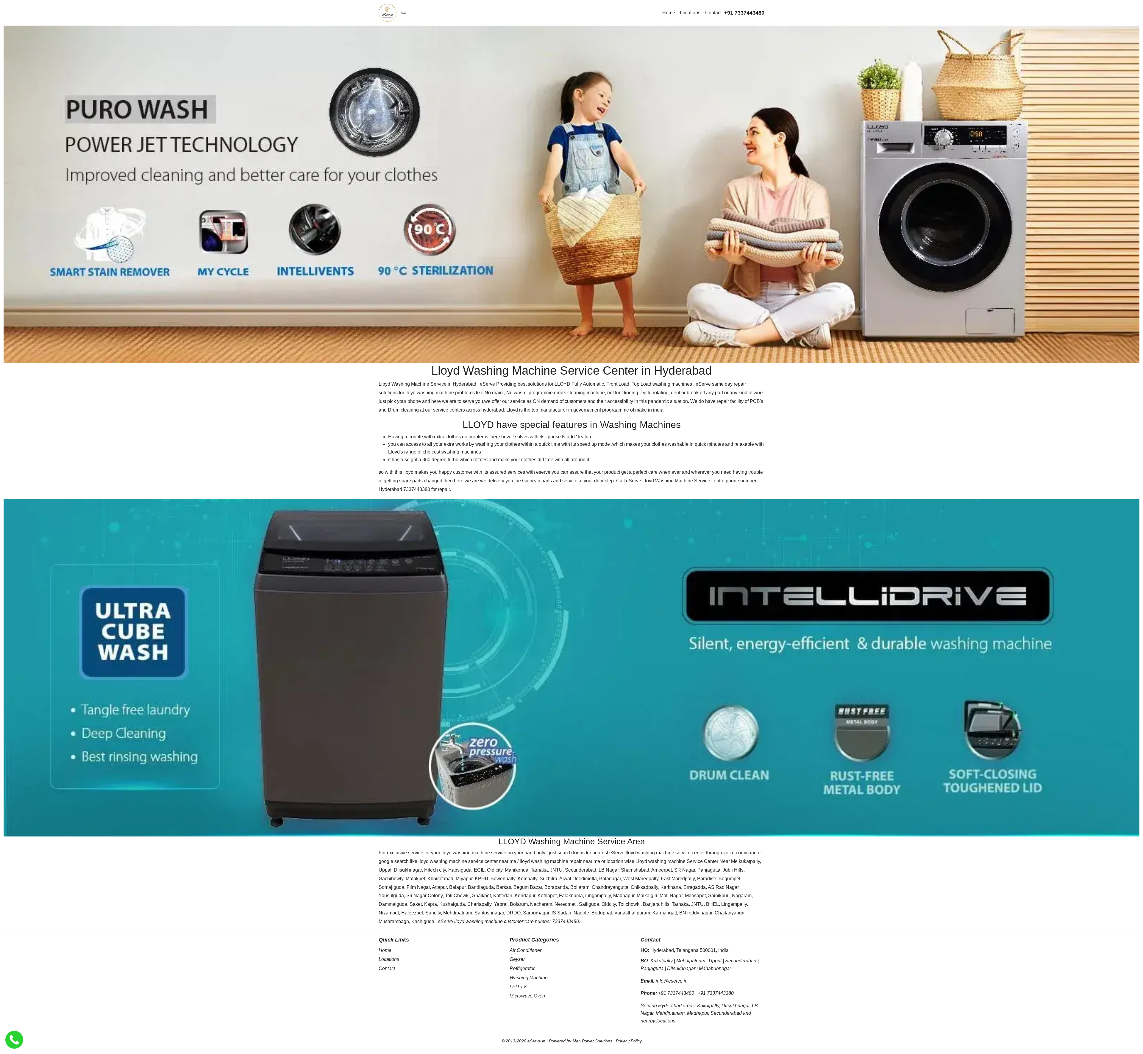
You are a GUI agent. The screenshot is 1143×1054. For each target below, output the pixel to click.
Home (668, 12)
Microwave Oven (527, 995)
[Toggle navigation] (403, 13)
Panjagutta (652, 968)
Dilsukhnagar (681, 968)
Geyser (517, 959)
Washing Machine (529, 977)
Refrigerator (522, 968)
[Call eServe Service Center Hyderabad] (14, 1039)
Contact (713, 12)
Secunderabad (740, 960)
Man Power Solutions (592, 1041)
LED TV (518, 986)
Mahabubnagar (715, 968)
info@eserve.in (672, 980)
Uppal (715, 960)
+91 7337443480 (744, 13)
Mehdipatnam (690, 960)
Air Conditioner (525, 950)
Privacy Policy (629, 1041)
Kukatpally (661, 960)
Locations (690, 12)
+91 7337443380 (716, 993)
